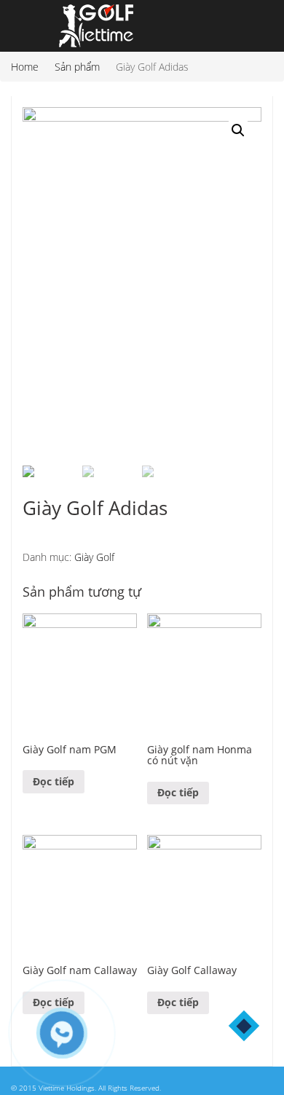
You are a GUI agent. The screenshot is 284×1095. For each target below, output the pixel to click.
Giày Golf (94, 557)
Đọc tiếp (53, 781)
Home (25, 67)
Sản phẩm (77, 67)
